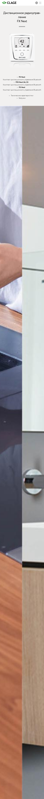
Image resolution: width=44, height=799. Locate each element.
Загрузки (22, 98)
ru (37, 3)
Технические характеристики (22, 95)
